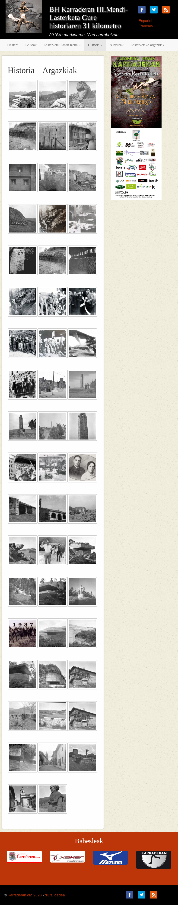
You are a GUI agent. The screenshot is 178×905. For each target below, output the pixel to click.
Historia (94, 45)
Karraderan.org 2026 (25, 895)
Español (145, 20)
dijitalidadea (55, 895)
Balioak (31, 45)
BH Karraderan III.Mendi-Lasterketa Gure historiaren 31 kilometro (88, 17)
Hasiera (12, 45)
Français (146, 26)
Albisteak (117, 45)
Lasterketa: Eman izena (61, 45)
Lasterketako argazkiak (147, 45)
